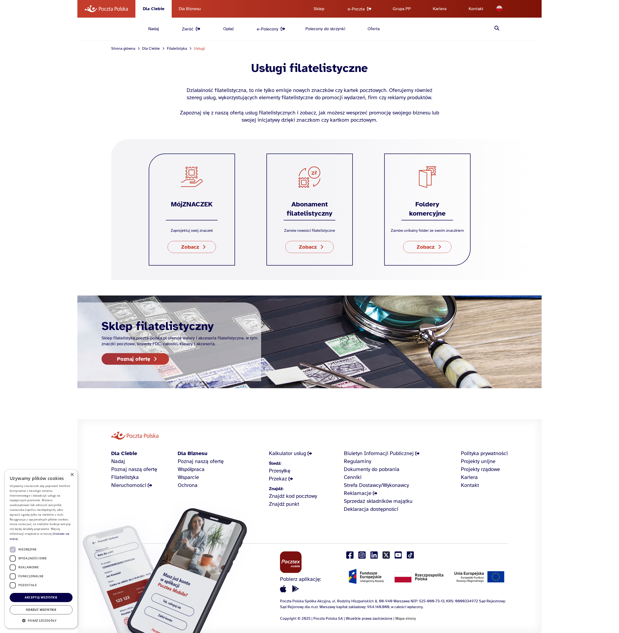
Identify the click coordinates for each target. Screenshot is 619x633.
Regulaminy (357, 461)
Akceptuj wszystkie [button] (41, 597)
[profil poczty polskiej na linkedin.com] (374, 555)
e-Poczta (356, 9)
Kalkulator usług (287, 453)
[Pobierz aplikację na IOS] (283, 588)
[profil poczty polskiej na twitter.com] (386, 555)
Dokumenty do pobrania (371, 469)
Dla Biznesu (190, 8)
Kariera (439, 8)
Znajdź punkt (284, 504)
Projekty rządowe (480, 469)
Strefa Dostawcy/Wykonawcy (376, 485)
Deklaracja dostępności (371, 509)
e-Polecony (267, 29)
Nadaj (153, 28)
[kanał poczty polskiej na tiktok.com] (410, 555)
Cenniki (352, 477)
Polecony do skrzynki (325, 28)
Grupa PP (402, 8)
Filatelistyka (177, 48)
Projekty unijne (478, 461)
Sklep (319, 8)
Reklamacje (357, 493)
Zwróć (187, 29)
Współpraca (191, 469)
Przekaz (278, 478)
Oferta (374, 28)
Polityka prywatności (484, 453)
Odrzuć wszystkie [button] (41, 610)
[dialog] (41, 549)
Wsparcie (188, 477)
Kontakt (476, 8)
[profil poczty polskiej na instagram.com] (362, 555)
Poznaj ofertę (133, 358)
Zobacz (190, 247)
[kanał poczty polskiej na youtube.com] (398, 555)
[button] (41, 620)
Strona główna (123, 48)
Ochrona (188, 485)
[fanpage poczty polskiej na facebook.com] (350, 555)
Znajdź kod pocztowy (293, 496)
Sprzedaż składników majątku (378, 501)
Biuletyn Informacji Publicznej (379, 453)
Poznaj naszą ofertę (134, 469)
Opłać (228, 28)
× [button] (72, 475)
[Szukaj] (497, 29)
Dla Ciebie (153, 8)
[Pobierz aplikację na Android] (295, 588)
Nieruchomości (128, 485)
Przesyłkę (279, 470)
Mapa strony (405, 618)
